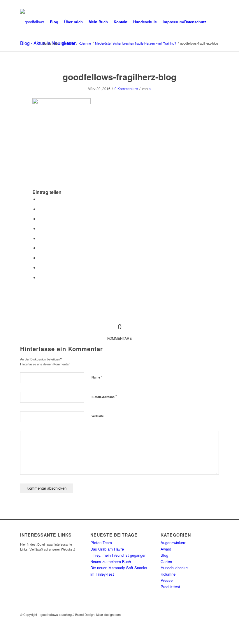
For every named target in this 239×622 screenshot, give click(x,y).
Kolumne (168, 574)
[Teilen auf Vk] (40, 258)
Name (97, 377)
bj (150, 88)
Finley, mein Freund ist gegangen (118, 555)
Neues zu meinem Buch (110, 561)
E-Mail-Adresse (104, 396)
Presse (167, 580)
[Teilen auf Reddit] (40, 267)
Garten (166, 561)
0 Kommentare (126, 88)
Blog (164, 555)
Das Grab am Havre (107, 549)
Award (166, 549)
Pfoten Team (101, 542)
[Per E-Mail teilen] (40, 277)
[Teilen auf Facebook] (40, 199)
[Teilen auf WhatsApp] (40, 218)
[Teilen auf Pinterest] (40, 228)
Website (98, 416)
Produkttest (170, 586)
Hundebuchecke (174, 567)
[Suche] (214, 22)
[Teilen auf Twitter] (40, 209)
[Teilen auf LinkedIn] (40, 238)
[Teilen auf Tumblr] (40, 248)
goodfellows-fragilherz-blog (119, 76)
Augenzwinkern (173, 542)
